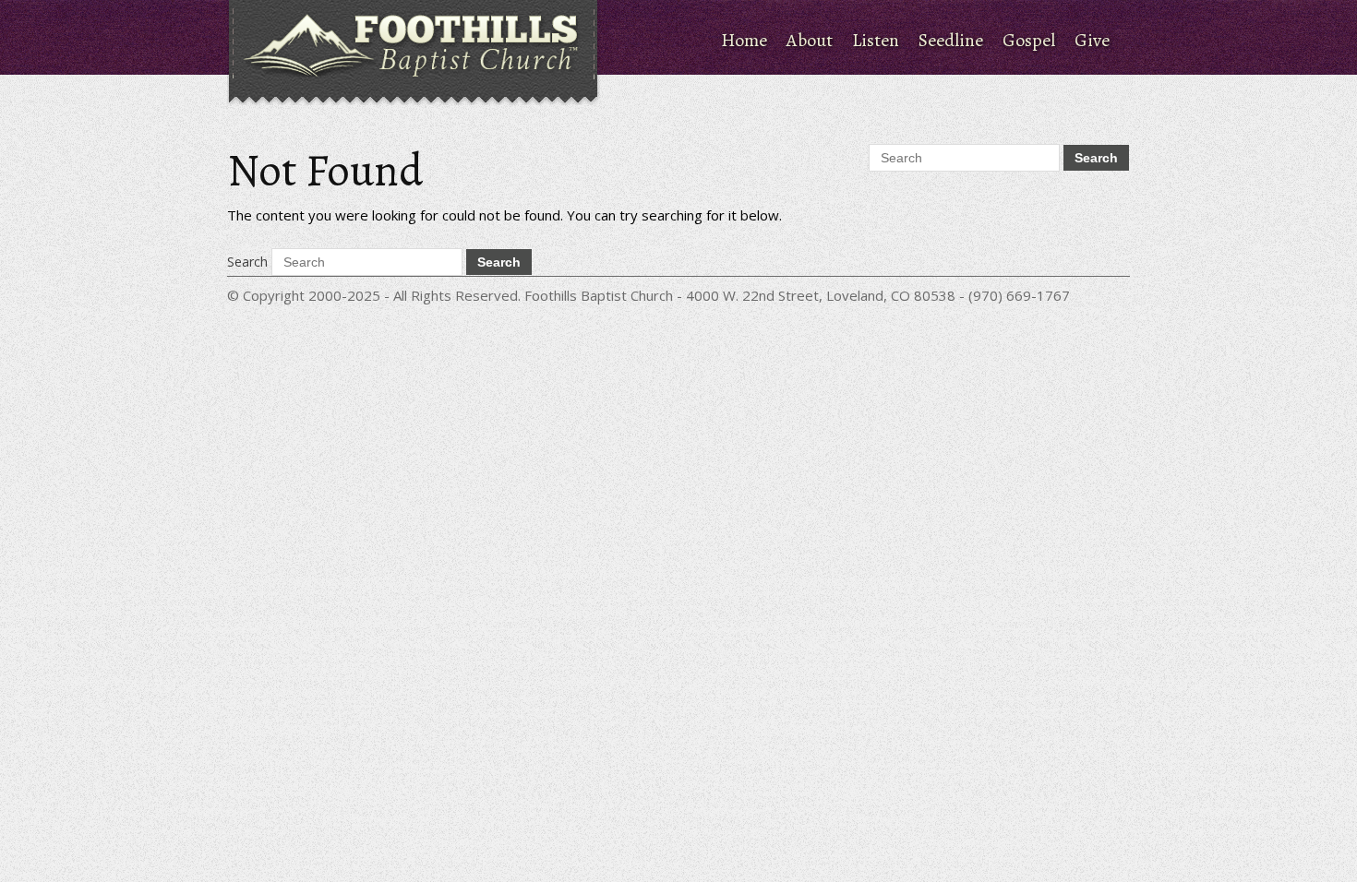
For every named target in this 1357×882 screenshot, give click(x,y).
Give (1092, 40)
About (810, 40)
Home (744, 40)
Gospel (1029, 40)
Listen (875, 40)
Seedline (951, 40)
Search (247, 261)
